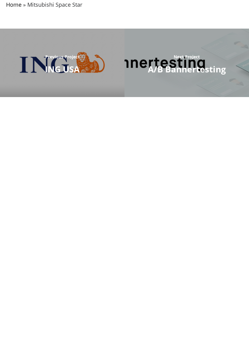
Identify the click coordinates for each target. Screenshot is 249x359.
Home (14, 4)
